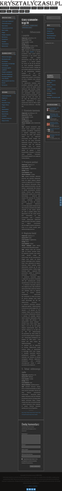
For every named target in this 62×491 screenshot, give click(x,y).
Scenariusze (5, 39)
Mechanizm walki (6, 59)
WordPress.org (51, 38)
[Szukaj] (59, 17)
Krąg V (34, 412)
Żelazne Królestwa (7, 118)
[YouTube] (61, 205)
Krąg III (28, 412)
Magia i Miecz (5, 104)
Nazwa (24, 444)
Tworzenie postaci (6, 23)
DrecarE (4, 100)
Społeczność (5, 46)
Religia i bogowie (6, 34)
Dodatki (4, 41)
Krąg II (25, 412)
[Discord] (61, 200)
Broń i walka (5, 30)
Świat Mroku (5, 114)
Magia (3, 32)
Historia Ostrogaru (7, 56)
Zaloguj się (49, 31)
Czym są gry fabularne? (8, 21)
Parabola (30, 486)
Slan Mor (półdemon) (7, 74)
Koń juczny (4, 85)
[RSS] (61, 203)
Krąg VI (37, 412)
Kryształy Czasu (27, 27)
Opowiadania (5, 43)
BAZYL (27, 25)
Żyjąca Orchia (5, 120)
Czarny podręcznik (6, 95)
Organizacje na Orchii (7, 28)
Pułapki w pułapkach (7, 72)
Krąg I (23, 412)
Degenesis (4, 98)
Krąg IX (28, 414)
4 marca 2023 (33, 25)
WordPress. (35, 486)
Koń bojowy (5, 61)
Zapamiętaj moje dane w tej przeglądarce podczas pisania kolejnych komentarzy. (29, 461)
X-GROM (4, 116)
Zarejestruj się (50, 28)
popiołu (32, 51)
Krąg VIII (24, 414)
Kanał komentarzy (51, 35)
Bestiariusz (5, 37)
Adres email (25, 449)
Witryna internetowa (27, 454)
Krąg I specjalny (35, 414)
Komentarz (25, 433)
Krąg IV (31, 412)
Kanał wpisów (50, 33)
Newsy (3, 107)
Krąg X (30, 414)
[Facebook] (61, 198)
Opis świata (5, 25)
